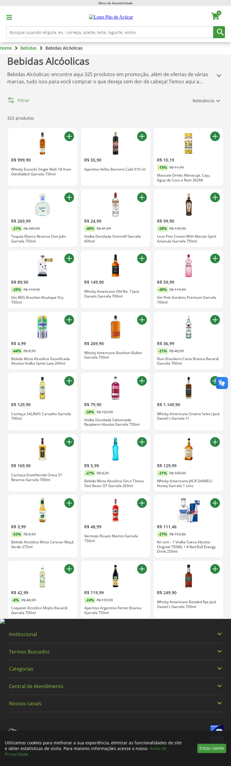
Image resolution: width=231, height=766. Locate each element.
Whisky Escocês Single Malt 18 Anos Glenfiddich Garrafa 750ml (41, 171)
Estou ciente (211, 748)
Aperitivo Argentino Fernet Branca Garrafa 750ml (112, 610)
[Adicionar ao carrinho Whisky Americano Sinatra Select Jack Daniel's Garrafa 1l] (215, 381)
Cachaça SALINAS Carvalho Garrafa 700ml (41, 416)
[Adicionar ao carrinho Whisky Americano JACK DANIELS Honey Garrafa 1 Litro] (215, 442)
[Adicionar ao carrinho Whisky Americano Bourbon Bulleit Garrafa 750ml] (142, 320)
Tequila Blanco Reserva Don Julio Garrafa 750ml (38, 238)
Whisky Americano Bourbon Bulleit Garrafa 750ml (113, 355)
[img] (115, 621)
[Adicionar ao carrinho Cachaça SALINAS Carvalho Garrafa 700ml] (69, 381)
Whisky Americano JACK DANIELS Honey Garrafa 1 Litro (184, 483)
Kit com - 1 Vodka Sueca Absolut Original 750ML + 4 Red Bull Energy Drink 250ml (186, 547)
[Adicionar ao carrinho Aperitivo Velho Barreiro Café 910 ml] (142, 136)
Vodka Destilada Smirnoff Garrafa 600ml (112, 238)
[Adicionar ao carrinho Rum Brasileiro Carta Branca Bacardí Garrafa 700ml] (215, 320)
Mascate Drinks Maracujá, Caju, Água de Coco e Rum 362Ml (183, 177)
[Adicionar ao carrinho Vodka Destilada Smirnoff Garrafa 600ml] (142, 197)
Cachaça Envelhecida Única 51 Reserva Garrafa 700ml (36, 477)
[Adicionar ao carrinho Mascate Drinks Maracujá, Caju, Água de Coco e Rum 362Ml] (215, 136)
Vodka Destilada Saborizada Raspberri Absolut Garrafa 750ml (112, 422)
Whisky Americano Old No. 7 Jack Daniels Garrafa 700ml (111, 293)
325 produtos (20, 118)
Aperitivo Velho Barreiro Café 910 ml (115, 169)
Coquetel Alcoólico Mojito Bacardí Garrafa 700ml (39, 610)
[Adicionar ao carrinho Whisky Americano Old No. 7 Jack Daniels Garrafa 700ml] (142, 258)
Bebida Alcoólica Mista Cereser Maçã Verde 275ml (42, 544)
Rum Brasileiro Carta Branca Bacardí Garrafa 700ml (188, 361)
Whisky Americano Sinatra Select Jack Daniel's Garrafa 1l (188, 416)
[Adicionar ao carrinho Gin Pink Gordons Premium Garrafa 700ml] (215, 258)
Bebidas (28, 48)
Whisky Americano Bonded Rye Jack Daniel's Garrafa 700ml (186, 604)
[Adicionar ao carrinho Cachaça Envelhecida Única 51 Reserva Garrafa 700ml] (69, 442)
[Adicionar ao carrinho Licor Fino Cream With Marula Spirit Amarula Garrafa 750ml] (215, 197)
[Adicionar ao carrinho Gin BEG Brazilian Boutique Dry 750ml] (69, 258)
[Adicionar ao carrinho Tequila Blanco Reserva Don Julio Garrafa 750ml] (69, 197)
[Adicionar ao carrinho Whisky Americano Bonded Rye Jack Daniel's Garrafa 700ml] (215, 569)
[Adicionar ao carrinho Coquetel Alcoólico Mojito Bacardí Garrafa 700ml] (69, 569)
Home (6, 48)
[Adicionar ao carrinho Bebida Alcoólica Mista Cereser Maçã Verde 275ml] (69, 503)
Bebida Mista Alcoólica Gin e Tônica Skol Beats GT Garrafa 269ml (114, 483)
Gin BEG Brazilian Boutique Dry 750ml (37, 299)
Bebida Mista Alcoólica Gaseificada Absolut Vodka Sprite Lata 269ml (40, 361)
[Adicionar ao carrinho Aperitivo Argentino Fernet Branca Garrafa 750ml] (142, 569)
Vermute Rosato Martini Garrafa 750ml (111, 538)
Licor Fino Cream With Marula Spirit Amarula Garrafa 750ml (186, 238)
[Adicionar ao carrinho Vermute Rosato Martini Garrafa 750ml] (142, 503)
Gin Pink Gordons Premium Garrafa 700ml (186, 299)
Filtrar (23, 100)
